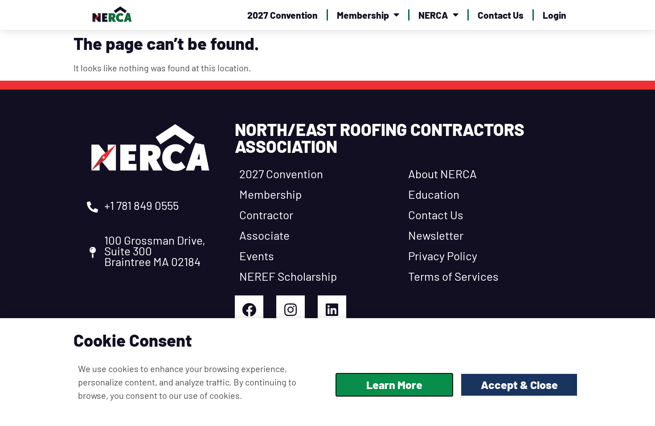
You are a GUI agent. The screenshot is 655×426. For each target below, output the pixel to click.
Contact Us (501, 14)
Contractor (266, 214)
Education (433, 194)
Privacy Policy (442, 255)
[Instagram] (290, 309)
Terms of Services (453, 276)
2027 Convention (282, 14)
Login (554, 14)
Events (256, 255)
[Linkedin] (332, 309)
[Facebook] (249, 309)
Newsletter (435, 235)
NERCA (433, 14)
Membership (363, 14)
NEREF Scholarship (288, 276)
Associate (264, 235)
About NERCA (442, 173)
